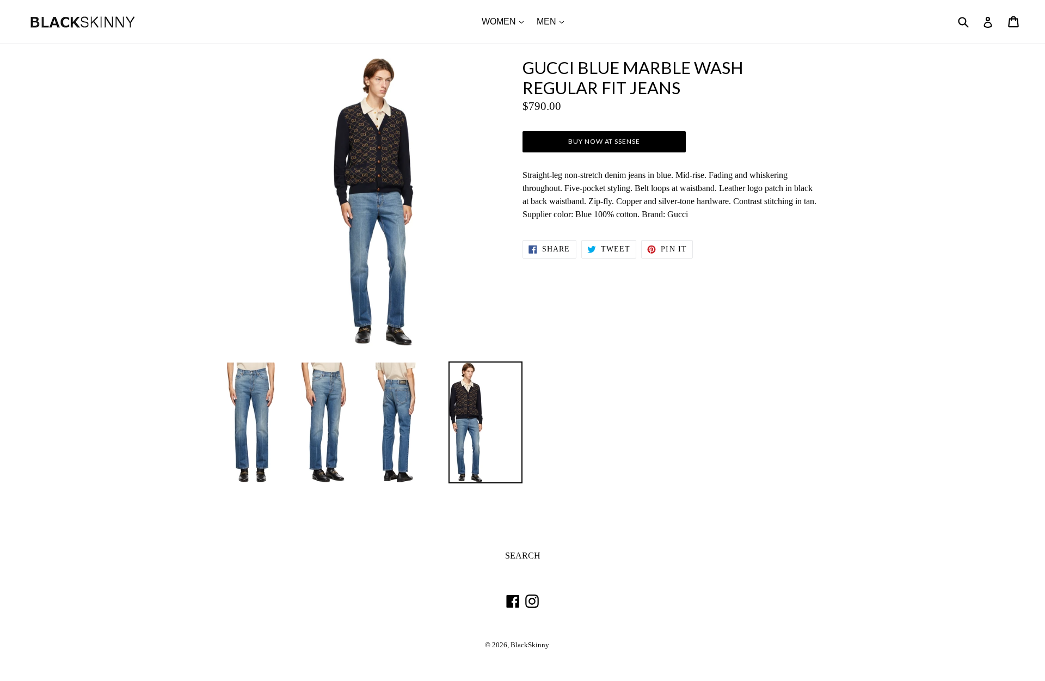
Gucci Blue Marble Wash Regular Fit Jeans (632, 78)
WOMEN (505, 21)
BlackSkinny (530, 645)
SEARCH (522, 555)
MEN (553, 21)
